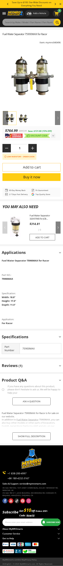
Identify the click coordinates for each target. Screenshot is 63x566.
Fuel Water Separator (27, 419)
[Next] (55, 4)
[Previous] (8, 4)
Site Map (21, 559)
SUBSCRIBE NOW (53, 522)
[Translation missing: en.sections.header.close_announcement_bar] (60, 4)
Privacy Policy (31, 559)
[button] (33, 230)
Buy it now (31, 177)
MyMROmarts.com (10, 559)
